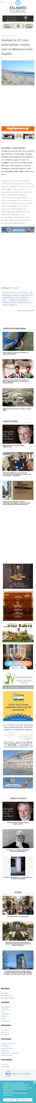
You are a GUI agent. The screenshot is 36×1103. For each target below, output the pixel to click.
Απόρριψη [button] (10, 1100)
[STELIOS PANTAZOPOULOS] (18, 736)
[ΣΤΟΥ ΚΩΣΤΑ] (18, 633)
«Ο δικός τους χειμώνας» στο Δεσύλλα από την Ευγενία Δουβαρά (18, 877)
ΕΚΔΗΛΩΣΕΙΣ (5, 1046)
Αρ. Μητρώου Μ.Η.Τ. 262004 (20, 1074)
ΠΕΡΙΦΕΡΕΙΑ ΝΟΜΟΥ (7, 998)
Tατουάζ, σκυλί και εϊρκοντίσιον (18, 916)
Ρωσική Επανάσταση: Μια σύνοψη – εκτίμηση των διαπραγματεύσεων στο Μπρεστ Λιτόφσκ (18, 944)
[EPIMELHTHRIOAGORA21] (18, 784)
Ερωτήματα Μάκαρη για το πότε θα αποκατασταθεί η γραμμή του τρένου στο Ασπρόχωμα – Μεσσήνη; (17, 474)
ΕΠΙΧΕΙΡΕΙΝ (4, 1032)
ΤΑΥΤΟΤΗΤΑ (4, 1064)
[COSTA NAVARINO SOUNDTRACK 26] (18, 606)
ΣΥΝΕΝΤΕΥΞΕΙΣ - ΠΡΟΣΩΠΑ (9, 1053)
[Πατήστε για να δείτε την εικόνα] (18, 73)
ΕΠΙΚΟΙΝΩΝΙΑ (5, 1067)
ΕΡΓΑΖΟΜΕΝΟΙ (5, 1007)
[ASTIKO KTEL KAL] (18, 707)
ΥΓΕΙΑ (3, 1011)
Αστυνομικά (14, 288)
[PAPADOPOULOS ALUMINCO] (18, 137)
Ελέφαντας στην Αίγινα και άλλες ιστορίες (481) (17, 409)
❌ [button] (34, 1082)
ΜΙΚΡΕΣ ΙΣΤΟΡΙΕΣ (6, 1055)
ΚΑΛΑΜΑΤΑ (4, 993)
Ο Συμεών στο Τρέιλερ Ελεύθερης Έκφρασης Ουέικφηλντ (18, 850)
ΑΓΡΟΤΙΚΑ (4, 1030)
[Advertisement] (18, 106)
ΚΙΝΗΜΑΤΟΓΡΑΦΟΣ (7, 1048)
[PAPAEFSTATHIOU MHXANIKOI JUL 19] (18, 763)
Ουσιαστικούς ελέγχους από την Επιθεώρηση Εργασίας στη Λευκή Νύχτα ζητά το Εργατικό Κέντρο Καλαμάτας (16, 503)
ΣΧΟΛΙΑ (3, 1018)
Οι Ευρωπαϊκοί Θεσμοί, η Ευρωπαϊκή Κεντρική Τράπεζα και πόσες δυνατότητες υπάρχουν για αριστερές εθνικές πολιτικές (18, 972)
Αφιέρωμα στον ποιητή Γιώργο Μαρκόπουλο (13, 446)
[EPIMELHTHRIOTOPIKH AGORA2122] (18, 230)
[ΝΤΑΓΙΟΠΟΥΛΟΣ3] (18, 130)
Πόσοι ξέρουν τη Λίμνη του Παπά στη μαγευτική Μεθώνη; (15, 353)
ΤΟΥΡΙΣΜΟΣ (5, 1034)
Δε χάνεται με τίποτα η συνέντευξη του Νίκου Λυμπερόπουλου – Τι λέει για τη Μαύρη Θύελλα (16, 381)
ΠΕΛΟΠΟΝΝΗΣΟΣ (6, 995)
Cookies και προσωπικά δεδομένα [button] (15, 1093)
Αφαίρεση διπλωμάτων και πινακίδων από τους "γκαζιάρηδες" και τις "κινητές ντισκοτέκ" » (17, 302)
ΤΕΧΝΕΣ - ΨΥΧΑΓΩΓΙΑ (8, 1043)
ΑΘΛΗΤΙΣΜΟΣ (5, 1051)
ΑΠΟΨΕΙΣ (4, 1016)
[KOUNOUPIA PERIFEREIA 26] (18, 658)
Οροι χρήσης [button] (7, 1095)
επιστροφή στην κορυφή (26, 310)
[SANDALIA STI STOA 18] (18, 577)
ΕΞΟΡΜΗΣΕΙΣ (5, 1021)
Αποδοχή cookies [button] (25, 1100)
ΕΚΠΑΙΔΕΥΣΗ (5, 1009)
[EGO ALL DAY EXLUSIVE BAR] (18, 19)
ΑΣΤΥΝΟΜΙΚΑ (5, 1014)
